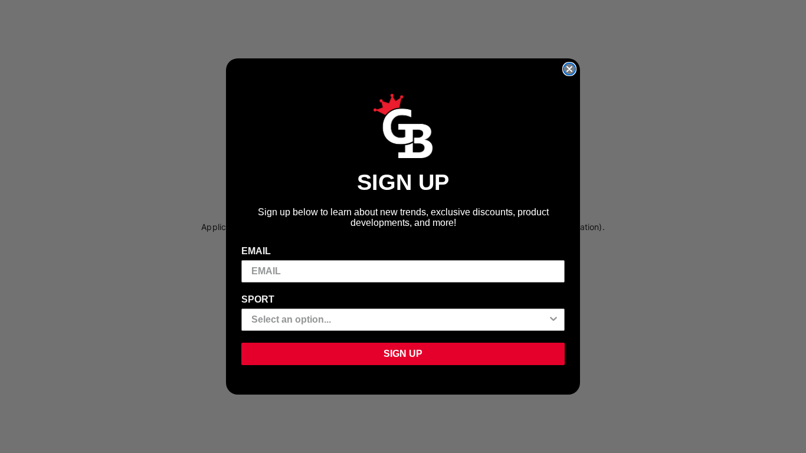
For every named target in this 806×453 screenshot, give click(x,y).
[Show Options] (553, 319)
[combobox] (399, 319)
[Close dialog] (569, 69)
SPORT (257, 299)
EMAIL (256, 251)
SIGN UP (403, 354)
